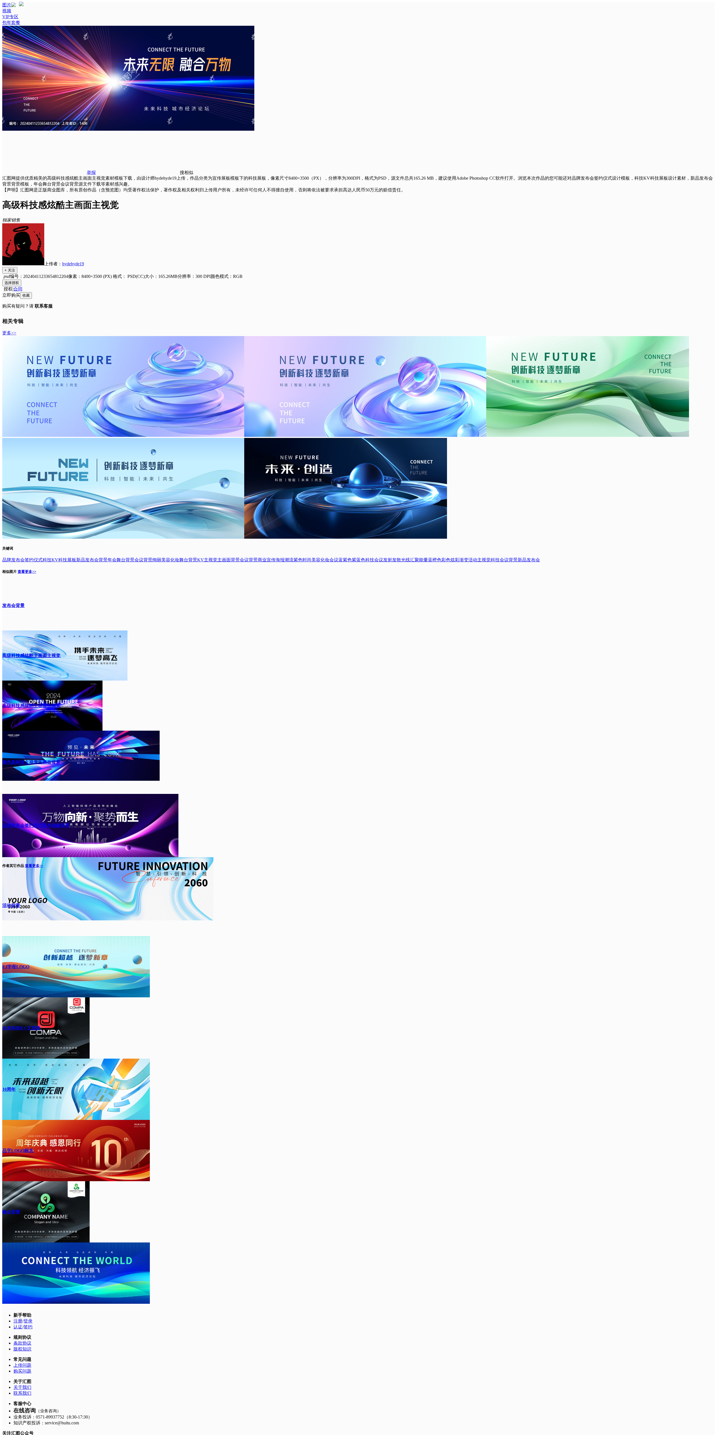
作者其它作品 (13, 866)
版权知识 (22, 1349)
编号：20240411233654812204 (39, 276)
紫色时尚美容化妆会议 (316, 559)
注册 (17, 1321)
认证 (17, 1326)
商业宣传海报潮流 (276, 559)
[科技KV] (345, 537)
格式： (129, 276)
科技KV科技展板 (59, 559)
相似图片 (9, 571)
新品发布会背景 (92, 559)
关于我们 (22, 1387)
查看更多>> (27, 571)
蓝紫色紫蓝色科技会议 (360, 559)
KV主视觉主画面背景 (218, 559)
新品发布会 (529, 559)
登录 (28, 1321)
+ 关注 (9, 270)
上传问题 (22, 1365)
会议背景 (249, 559)
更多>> (9, 332)
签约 (28, 1326)
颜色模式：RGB (227, 276)
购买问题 (22, 1371)
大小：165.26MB (161, 276)
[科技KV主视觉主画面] (123, 435)
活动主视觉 (479, 559)
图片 (6, 5)
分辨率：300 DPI (194, 276)
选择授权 (11, 283)
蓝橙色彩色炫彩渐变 (448, 559)
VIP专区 (10, 16)
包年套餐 (11, 22)
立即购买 (11, 295)
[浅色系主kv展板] (123, 537)
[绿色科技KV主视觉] (587, 435)
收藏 (26, 295)
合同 (17, 289)
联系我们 (22, 1393)
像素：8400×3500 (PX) (90, 276)
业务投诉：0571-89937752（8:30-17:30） (52, 1417)
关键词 (7, 548)
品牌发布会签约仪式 (22, 559)
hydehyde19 (73, 263)
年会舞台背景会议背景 (130, 559)
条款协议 (22, 1343)
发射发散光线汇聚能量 (405, 559)
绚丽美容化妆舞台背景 (174, 559)
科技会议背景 (504, 559)
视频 (6, 10)
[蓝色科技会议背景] (365, 435)
